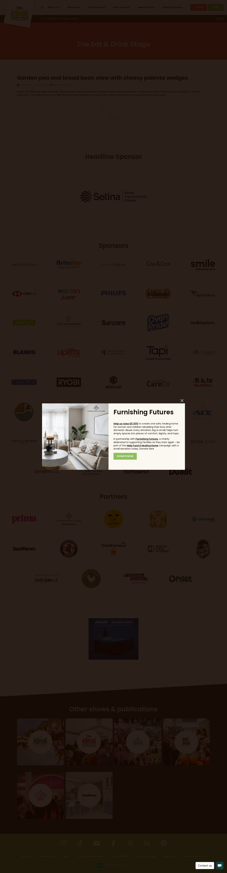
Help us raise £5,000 (126, 423)
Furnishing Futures (147, 439)
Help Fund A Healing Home (142, 445)
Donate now (125, 456)
